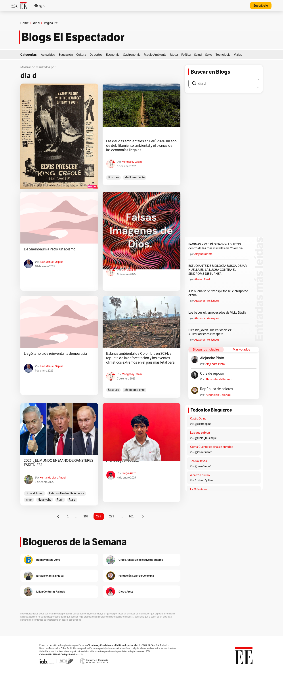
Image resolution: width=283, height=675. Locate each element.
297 (86, 516)
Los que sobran (200, 433)
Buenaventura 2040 (48, 559)
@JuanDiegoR (203, 466)
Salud (198, 55)
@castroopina (203, 423)
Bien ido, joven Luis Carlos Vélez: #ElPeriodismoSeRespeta (210, 332)
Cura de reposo (212, 373)
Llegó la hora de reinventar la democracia (55, 353)
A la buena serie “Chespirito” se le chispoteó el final (218, 293)
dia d (36, 23)
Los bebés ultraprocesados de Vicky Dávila (217, 313)
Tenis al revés (198, 461)
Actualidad (48, 55)
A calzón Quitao (204, 480)
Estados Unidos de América (66, 493)
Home (24, 23)
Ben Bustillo (129, 269)
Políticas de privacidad (126, 645)
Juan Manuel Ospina (51, 261)
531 (131, 516)
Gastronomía (131, 55)
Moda (174, 55)
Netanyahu (44, 499)
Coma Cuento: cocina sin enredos (211, 447)
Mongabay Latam (132, 161)
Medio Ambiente (155, 55)
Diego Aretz (129, 473)
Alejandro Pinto (203, 254)
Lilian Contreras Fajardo (50, 591)
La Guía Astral (198, 489)
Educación (66, 55)
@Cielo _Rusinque (206, 438)
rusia (72, 499)
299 (111, 516)
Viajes (238, 55)
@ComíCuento (203, 452)
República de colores (216, 389)
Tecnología (223, 55)
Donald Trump (35, 493)
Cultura (81, 55)
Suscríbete (260, 6)
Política (186, 55)
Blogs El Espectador (73, 37)
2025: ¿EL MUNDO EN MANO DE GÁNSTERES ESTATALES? (58, 462)
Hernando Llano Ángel (53, 477)
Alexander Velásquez (206, 300)
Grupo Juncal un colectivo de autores (141, 559)
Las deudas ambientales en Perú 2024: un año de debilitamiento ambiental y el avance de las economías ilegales (141, 145)
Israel (29, 499)
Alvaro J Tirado (202, 279)
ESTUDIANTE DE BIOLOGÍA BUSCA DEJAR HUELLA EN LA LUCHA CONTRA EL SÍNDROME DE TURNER (217, 270)
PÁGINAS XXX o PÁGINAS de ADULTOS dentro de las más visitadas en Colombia (215, 246)
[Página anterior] (58, 516)
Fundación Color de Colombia (218, 395)
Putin (60, 499)
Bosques (113, 177)
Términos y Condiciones (100, 645)
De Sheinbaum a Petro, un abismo (49, 249)
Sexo (208, 55)
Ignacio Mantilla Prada (50, 575)
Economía (112, 55)
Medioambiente (134, 177)
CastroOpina (198, 418)
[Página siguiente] (142, 516)
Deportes (96, 55)
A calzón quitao (200, 475)
